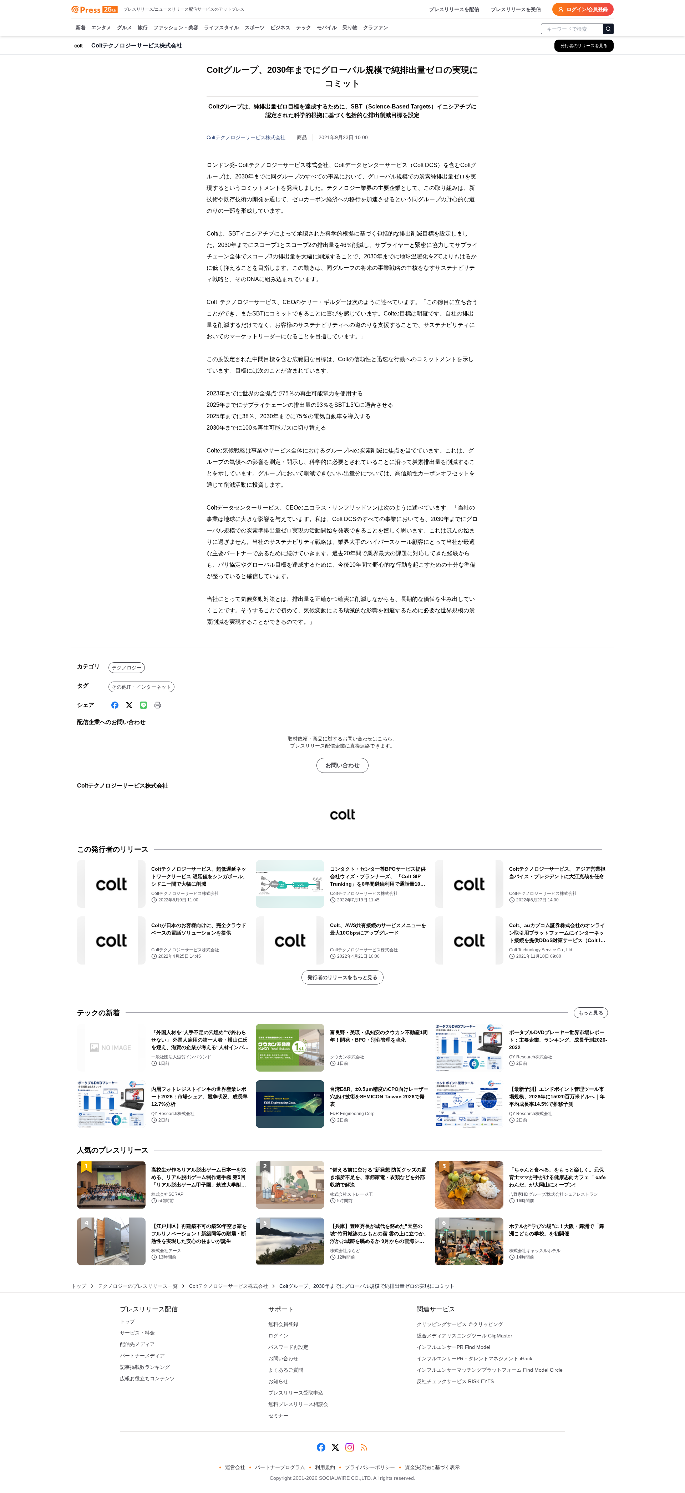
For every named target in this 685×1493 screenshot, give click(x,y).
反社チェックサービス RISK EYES (455, 1381)
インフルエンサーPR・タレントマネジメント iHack (474, 1358)
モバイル (327, 27)
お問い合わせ (342, 765)
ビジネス (280, 27)
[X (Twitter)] (129, 705)
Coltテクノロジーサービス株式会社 (246, 137)
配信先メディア (137, 1344)
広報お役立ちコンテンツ (147, 1378)
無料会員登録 (283, 1324)
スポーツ (255, 27)
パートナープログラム (280, 1467)
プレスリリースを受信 (516, 9)
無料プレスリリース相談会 (298, 1404)
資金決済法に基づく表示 (432, 1467)
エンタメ (101, 27)
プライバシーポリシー (370, 1467)
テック (303, 27)
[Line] (143, 705)
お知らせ (278, 1381)
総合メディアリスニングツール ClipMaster (464, 1335)
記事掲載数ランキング (145, 1367)
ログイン (278, 1335)
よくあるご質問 (285, 1370)
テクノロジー (127, 667)
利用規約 (325, 1467)
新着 (81, 27)
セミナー (278, 1415)
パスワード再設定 (288, 1347)
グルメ (124, 27)
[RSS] (364, 1447)
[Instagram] (349, 1447)
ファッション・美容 (175, 27)
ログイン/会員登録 (587, 9)
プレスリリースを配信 (454, 9)
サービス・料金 (137, 1333)
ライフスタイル (221, 27)
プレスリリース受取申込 (295, 1393)
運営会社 (235, 1467)
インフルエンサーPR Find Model (453, 1347)
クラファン (375, 27)
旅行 (143, 27)
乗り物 (349, 27)
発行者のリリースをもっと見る (342, 977)
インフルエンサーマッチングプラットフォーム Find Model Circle (490, 1370)
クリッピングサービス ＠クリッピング (460, 1324)
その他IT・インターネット (141, 687)
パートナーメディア (142, 1355)
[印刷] (157, 705)
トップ (78, 1286)
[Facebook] (114, 705)
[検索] (608, 29)
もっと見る (590, 1013)
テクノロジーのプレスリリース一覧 (138, 1286)
